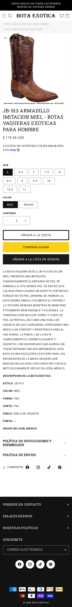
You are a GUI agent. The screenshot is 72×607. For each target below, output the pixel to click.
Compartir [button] (15, 467)
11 (24, 189)
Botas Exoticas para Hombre (31, 24)
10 (49, 180)
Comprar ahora (36, 247)
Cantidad (9, 213)
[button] (4, 15)
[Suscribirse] (64, 549)
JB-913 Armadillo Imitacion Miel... (24, 29)
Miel (10, 204)
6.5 (21, 172)
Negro (29, 204)
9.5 (35, 180)
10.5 (10, 189)
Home (7, 24)
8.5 (9, 180)
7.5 (47, 172)
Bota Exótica (40, 602)
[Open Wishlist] (61, 15)
